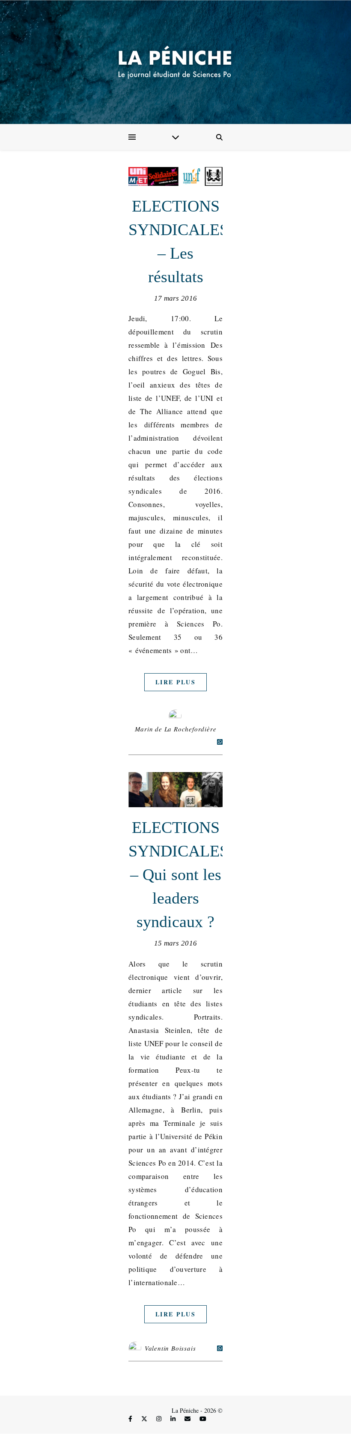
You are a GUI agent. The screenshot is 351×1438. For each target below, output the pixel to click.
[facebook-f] (131, 1418)
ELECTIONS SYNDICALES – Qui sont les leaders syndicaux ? (178, 874)
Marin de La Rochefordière (176, 729)
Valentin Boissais (170, 1348)
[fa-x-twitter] (145, 1418)
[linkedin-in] (173, 1418)
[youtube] (202, 1418)
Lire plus (175, 681)
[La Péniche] (175, 62)
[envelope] (188, 1418)
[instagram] (159, 1418)
